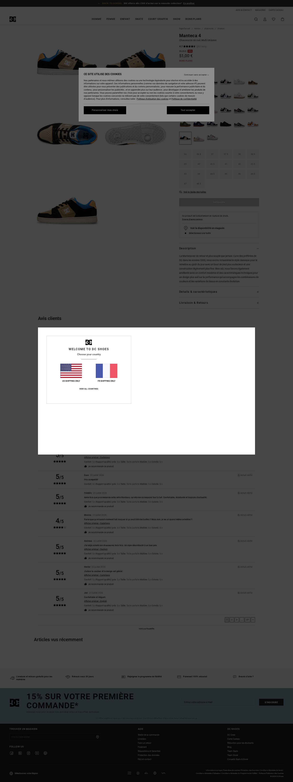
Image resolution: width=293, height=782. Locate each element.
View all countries (88, 389)
